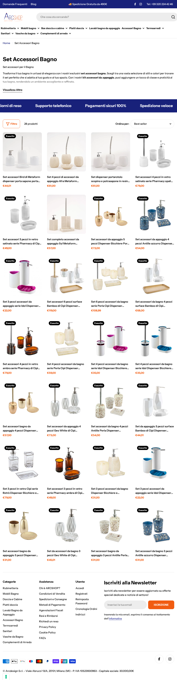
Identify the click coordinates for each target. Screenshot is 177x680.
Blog (33, 4)
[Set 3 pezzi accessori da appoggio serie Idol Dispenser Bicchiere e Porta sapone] (154, 463)
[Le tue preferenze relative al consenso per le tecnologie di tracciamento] (6, 676)
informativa (115, 618)
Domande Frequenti (15, 4)
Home (6, 43)
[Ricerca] (173, 17)
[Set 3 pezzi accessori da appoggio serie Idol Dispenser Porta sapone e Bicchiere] (22, 276)
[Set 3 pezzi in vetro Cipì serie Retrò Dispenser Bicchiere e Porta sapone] (22, 463)
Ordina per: (122, 123)
